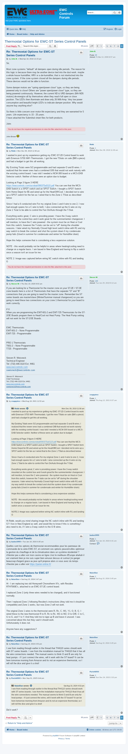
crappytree (94, 395)
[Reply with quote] (81, 52)
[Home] (32, 12)
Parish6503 (94, 672)
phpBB (55, 736)
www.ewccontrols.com (17, 367)
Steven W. (94, 277)
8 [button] (118, 46)
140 (96, 281)
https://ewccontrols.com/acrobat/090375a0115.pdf (30, 185)
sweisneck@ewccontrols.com (20, 370)
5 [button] (107, 46)
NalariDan (94, 573)
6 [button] (110, 46)
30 (96, 55)
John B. (93, 51)
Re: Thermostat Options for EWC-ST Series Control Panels (30, 53)
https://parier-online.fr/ (40, 564)
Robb (92, 144)
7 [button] (114, 46)
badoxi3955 (94, 535)
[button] (91, 46)
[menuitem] (22, 29)
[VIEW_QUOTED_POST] (27, 408)
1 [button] (101, 46)
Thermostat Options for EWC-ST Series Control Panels (45, 41)
